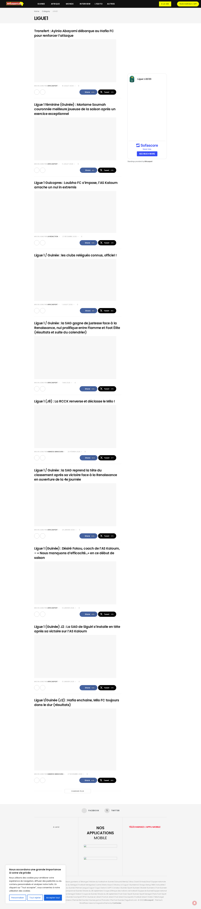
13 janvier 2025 (68, 681)
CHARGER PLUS (77, 791)
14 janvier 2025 (68, 608)
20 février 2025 (73, 452)
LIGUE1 (55, 11)
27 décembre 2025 (69, 236)
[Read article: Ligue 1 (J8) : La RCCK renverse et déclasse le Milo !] (75, 426)
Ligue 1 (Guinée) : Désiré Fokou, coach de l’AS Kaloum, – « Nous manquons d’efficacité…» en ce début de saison (77, 553)
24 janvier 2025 (68, 530)
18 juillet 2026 (68, 86)
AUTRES (111, 3)
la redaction (52, 236)
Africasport (148, 161)
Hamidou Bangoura (55, 452)
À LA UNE (165, 4)
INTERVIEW (85, 3)
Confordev (116, 903)
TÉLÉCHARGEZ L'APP (188, 4)
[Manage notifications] (194, 903)
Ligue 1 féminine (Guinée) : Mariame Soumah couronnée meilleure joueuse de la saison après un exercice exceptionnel (74, 109)
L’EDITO (99, 3)
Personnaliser (17, 897)
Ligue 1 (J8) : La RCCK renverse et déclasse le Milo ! (74, 401)
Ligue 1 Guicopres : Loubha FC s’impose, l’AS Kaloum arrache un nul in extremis (76, 185)
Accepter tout (53, 897)
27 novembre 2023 (74, 774)
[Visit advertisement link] (147, 48)
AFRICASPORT (52, 86)
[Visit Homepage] (16, 4)
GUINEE (41, 3)
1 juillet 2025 (67, 304)
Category (46, 11)
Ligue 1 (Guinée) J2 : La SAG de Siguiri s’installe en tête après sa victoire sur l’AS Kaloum (77, 629)
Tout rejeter (35, 897)
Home (36, 11)
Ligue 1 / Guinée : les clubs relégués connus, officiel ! (75, 255)
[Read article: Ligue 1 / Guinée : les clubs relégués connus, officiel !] (75, 280)
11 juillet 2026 (67, 164)
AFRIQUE (55, 3)
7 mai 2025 (66, 383)
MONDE (70, 3)
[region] (35, 884)
